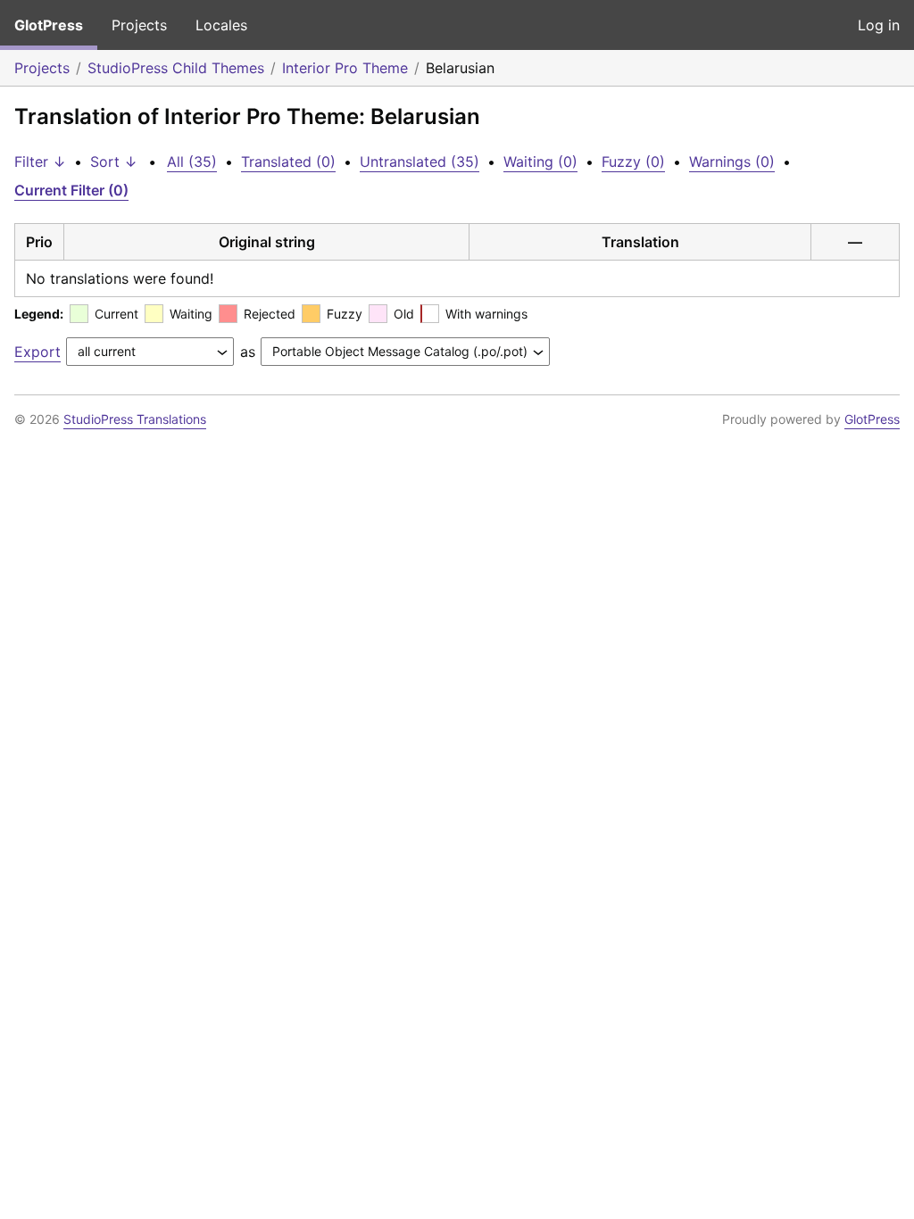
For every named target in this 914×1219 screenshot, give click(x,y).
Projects (139, 25)
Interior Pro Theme (345, 68)
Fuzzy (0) (633, 161)
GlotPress (48, 25)
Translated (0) (288, 161)
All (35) (192, 161)
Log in (879, 25)
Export (37, 352)
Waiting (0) (540, 161)
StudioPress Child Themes (175, 68)
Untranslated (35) (419, 161)
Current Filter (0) (71, 190)
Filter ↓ (40, 161)
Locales (221, 25)
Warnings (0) (732, 161)
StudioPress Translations (134, 419)
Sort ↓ (113, 161)
